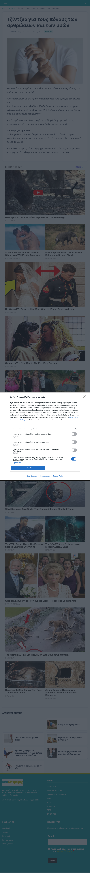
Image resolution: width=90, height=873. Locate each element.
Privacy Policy (58, 476)
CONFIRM (28, 468)
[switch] (74, 434)
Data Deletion (32, 476)
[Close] (85, 397)
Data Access (45, 476)
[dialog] (45, 436)
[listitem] (45, 429)
